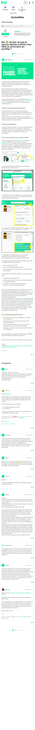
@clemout (28, 593)
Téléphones (5, 143)
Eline (8, 589)
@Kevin (7, 461)
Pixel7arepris (8, 545)
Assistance (5, 9)
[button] (29, 3)
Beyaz (6, 369)
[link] (9, 54)
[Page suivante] (25, 54)
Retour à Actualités (7, 22)
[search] (25, 2)
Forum (13, 9)
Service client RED (21, 10)
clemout (7, 476)
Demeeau (7, 435)
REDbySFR (9, 59)
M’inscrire (6, 36)
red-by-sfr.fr (20, 140)
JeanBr (7, 494)
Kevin (8, 390)
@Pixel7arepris (20, 593)
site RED (20, 301)
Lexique (24, 616)
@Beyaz (9, 394)
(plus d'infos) (4, 418)
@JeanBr (13, 593)
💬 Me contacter (5, 421)
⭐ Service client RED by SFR (8, 423)
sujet (29, 35)
